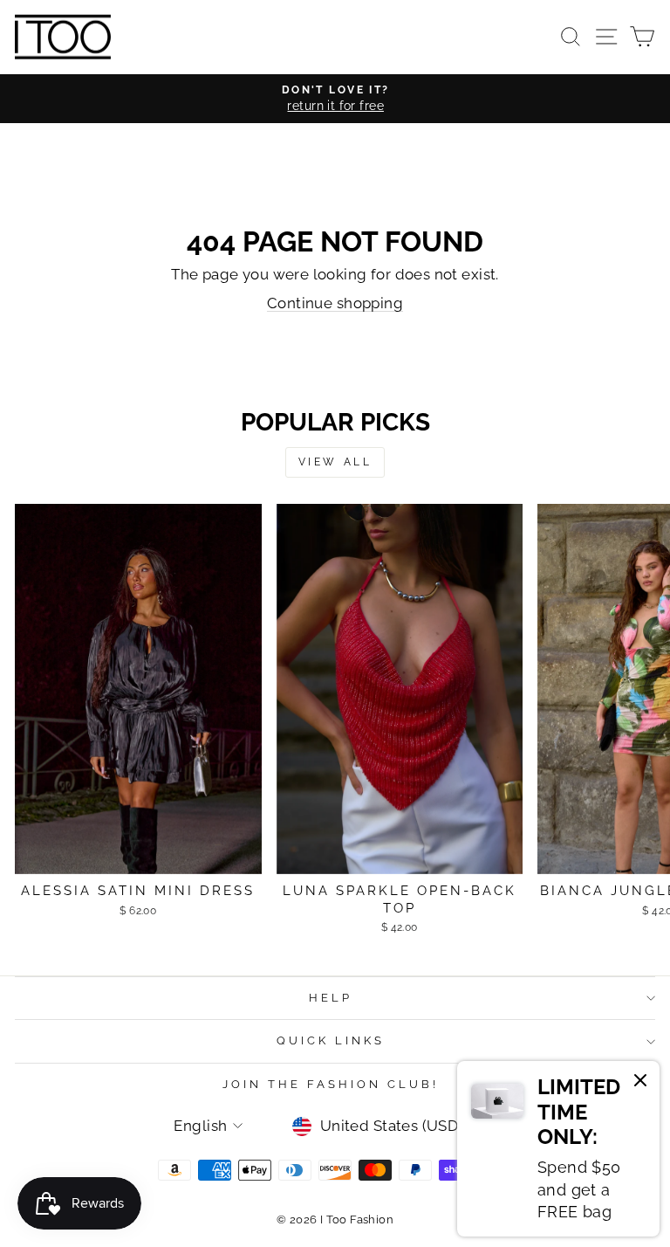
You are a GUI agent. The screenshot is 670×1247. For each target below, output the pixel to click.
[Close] (640, 1082)
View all (335, 462)
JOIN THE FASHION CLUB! (330, 1084)
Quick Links (331, 1040)
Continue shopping (335, 303)
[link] (558, 1149)
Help (330, 997)
